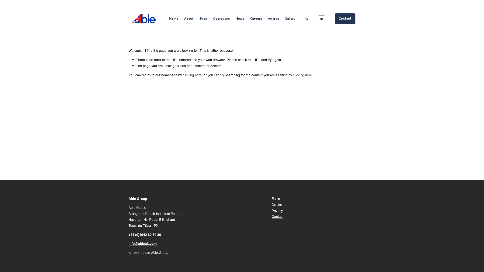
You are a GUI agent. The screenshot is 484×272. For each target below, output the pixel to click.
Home (173, 18)
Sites (203, 18)
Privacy (277, 210)
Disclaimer (280, 204)
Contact (345, 18)
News (240, 18)
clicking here (192, 75)
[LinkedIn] (321, 18)
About (188, 18)
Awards (273, 18)
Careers (256, 18)
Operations (221, 18)
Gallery (290, 18)
